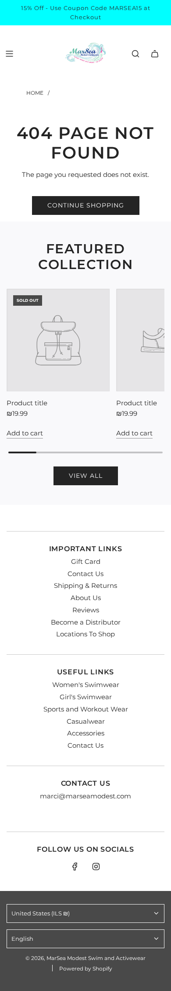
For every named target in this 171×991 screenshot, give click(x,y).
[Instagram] (96, 866)
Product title (27, 403)
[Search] (135, 53)
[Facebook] (75, 866)
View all (86, 476)
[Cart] (154, 53)
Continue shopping (85, 205)
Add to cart (25, 433)
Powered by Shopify (85, 968)
